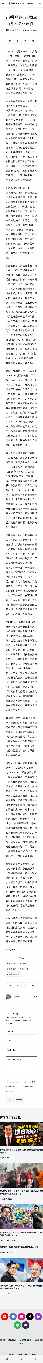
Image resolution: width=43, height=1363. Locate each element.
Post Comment (15, 1100)
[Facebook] (10, 41)
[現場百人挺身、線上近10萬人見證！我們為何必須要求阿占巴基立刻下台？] (21, 1175)
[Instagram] (21, 1316)
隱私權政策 (12, 1340)
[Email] (25, 41)
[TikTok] (30, 1316)
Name (10, 1031)
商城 (21, 1343)
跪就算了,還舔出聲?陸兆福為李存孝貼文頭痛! (19, 1247)
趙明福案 (11, 969)
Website (11, 1050)
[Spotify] (17, 1325)
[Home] (7, 1359)
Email (10, 1041)
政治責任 (11, 963)
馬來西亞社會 (13, 974)
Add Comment (14, 1059)
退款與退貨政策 (25, 1340)
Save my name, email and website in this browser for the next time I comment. (21, 1086)
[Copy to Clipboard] (33, 41)
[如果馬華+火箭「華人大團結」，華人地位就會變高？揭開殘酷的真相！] (21, 1270)
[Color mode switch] (40, 3)
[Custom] (21, 1359)
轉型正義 (24, 969)
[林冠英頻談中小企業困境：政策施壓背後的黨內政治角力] (21, 1134)
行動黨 (23, 963)
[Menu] (3, 3)
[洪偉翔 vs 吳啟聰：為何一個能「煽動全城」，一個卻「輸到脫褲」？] (21, 1216)
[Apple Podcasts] (38, 1316)
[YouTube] (4, 1316)
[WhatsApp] (18, 41)
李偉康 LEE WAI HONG (21, 3)
